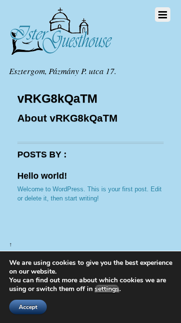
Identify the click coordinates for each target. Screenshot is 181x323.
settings (107, 289)
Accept (28, 307)
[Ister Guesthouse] (66, 54)
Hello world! (42, 176)
